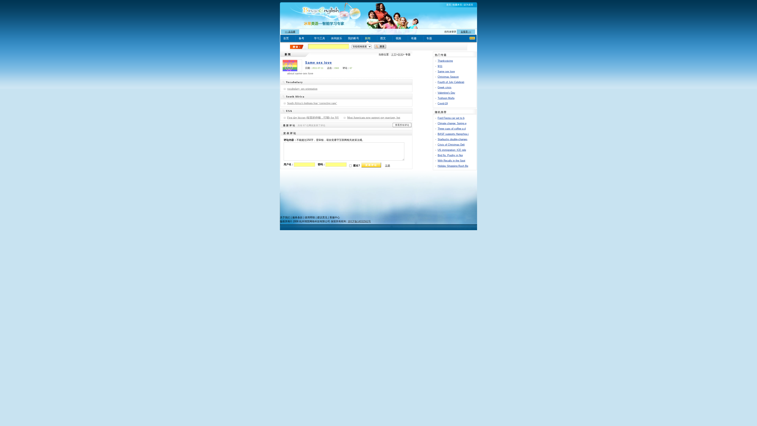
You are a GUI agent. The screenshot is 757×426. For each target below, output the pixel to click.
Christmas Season (448, 76)
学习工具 (319, 38)
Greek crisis (444, 87)
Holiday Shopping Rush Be (453, 165)
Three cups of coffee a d (452, 128)
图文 (383, 38)
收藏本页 (457, 4)
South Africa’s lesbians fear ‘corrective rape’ (312, 103)
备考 (301, 38)
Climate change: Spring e (452, 123)
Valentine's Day (446, 92)
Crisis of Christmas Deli (451, 144)
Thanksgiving (445, 60)
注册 (387, 165)
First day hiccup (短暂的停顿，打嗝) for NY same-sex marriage (311, 118)
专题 (429, 38)
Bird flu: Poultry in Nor (450, 155)
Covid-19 (443, 103)
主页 (393, 54)
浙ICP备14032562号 (359, 221)
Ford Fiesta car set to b (451, 118)
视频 (398, 38)
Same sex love (318, 62)
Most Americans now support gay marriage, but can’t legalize (371, 118)
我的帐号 (353, 38)
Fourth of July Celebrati (451, 82)
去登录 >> (466, 31)
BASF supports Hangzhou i (453, 134)
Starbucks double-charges (452, 139)
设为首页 (468, 4)
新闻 (367, 38)
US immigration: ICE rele (452, 150)
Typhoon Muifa (446, 98)
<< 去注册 (290, 31)
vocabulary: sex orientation (302, 88)
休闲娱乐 (336, 38)
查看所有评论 (402, 125)
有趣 (414, 38)
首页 (448, 4)
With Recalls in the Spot (451, 160)
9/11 (440, 66)
